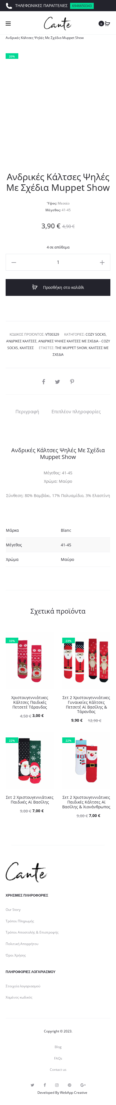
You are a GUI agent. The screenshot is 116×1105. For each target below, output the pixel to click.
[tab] (27, 412)
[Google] (83, 1085)
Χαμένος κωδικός (19, 997)
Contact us (58, 1069)
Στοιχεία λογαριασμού (23, 986)
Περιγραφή (27, 411)
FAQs (58, 1058)
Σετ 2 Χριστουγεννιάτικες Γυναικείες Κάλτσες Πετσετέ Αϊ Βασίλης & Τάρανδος (86, 704)
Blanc (66, 530)
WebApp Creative (73, 1092)
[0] (107, 23)
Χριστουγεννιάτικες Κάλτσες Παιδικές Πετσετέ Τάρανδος (29, 702)
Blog (58, 1046)
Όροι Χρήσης (16, 955)
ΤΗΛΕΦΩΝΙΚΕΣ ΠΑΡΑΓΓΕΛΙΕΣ (53, 5)
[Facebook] (45, 1085)
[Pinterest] (69, 1085)
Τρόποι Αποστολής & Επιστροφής (32, 932)
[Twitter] (32, 1085)
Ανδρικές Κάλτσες (21, 341)
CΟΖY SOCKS (96, 334)
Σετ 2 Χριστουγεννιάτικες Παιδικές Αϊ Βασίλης (29, 800)
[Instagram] (57, 1085)
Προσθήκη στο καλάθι (63, 287)
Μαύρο (67, 559)
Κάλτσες (27, 347)
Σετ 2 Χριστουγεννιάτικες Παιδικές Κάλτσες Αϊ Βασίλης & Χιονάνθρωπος (86, 802)
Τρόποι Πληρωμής (20, 921)
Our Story (13, 909)
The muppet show (71, 347)
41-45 (66, 544)
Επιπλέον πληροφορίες (76, 411)
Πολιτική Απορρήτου (22, 943)
